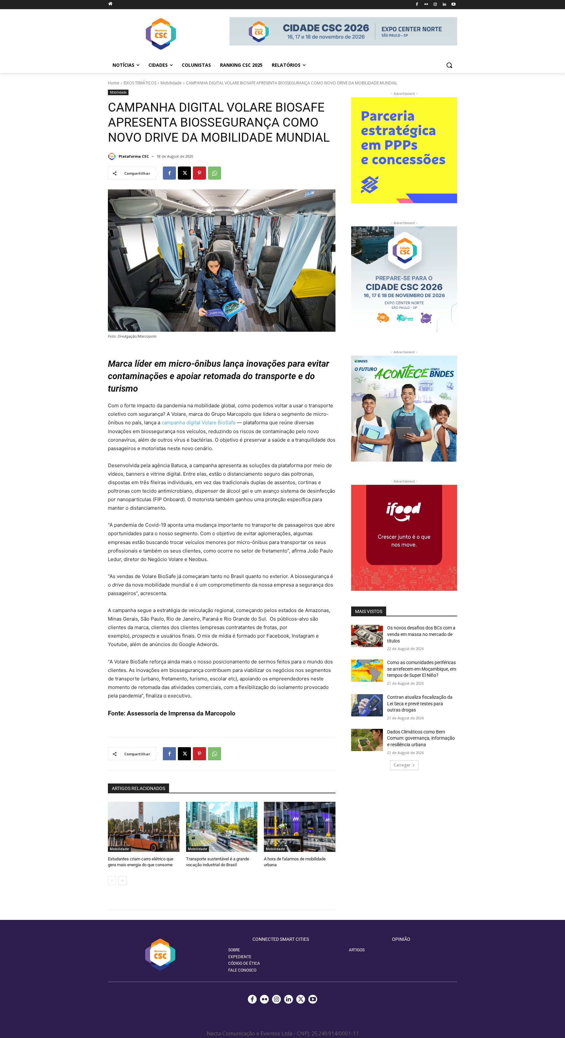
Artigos (357, 950)
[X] (184, 173)
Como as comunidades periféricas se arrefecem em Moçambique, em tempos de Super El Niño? (421, 669)
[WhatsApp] (214, 173)
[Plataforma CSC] (113, 156)
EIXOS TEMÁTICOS (140, 83)
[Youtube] (453, 5)
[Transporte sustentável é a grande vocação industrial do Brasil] (222, 827)
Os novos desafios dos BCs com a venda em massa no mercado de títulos (421, 634)
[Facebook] (417, 5)
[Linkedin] (444, 5)
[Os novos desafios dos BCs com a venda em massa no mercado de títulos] (367, 636)
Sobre (234, 950)
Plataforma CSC (134, 156)
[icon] (110, 3)
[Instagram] (435, 5)
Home (113, 83)
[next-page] (122, 880)
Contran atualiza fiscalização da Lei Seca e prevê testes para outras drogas (420, 704)
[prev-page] (112, 880)
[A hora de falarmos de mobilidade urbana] (299, 827)
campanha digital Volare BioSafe (199, 422)
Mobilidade (171, 83)
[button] (449, 65)
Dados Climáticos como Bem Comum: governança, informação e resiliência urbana (421, 738)
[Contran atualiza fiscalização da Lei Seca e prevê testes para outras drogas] (367, 705)
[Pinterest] (199, 173)
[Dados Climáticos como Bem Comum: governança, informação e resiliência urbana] (367, 740)
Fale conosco (242, 970)
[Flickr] (426, 5)
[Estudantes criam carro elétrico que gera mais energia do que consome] (144, 827)
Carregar (402, 765)
